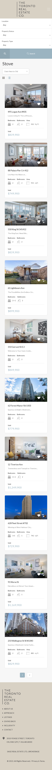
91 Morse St (13, 582)
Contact (8, 730)
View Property (26, 103)
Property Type (7, 41)
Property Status (8, 31)
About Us (8, 709)
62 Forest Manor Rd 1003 (19, 405)
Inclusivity (9, 725)
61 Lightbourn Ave (16, 288)
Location (5, 21)
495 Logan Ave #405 (17, 112)
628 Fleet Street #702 (18, 523)
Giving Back (10, 721)
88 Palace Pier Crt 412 (18, 170)
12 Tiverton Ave (15, 464)
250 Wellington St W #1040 (20, 641)
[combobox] (26, 25)
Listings (8, 717)
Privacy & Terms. (38, 761)
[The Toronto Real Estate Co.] (26, 16)
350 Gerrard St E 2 (16, 347)
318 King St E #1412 (17, 229)
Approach (9, 713)
